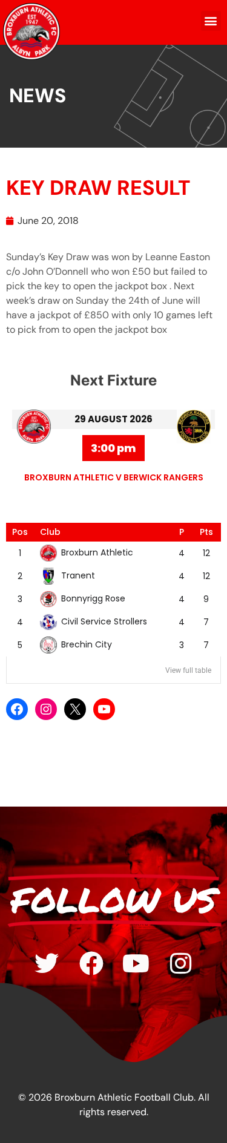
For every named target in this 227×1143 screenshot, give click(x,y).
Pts (206, 532)
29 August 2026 (113, 419)
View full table (188, 670)
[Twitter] (47, 963)
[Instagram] (46, 709)
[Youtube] (136, 963)
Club (50, 532)
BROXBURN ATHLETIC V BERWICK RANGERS (113, 477)
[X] (75, 709)
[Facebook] (17, 709)
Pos (20, 532)
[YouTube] (104, 709)
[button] (211, 21)
